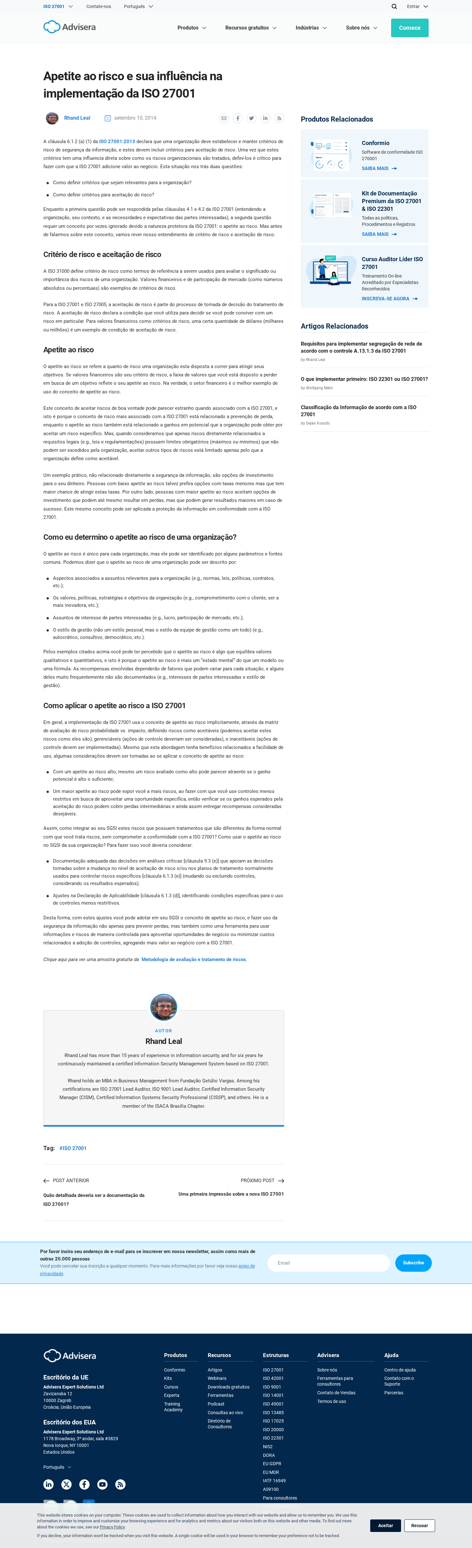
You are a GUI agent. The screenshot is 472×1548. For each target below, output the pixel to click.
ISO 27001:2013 (117, 141)
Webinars (217, 1378)
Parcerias (393, 1392)
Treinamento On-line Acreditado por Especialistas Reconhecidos (390, 282)
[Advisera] (71, 27)
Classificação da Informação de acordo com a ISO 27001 (358, 410)
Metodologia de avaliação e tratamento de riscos (194, 959)
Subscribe (413, 1263)
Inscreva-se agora (385, 299)
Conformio (174, 1369)
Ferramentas (220, 1395)
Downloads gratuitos (228, 1386)
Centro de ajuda (400, 1369)
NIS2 (268, 1446)
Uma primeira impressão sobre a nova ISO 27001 (231, 1194)
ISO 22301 (273, 1437)
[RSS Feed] (120, 1485)
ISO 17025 (273, 1420)
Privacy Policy (112, 1527)
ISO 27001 (273, 1369)
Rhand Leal (77, 118)
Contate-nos (98, 6)
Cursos (171, 1386)
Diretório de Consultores (220, 1423)
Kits (168, 1378)
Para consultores (280, 1498)
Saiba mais (375, 168)
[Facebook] (84, 1485)
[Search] (394, 6)
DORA (269, 1455)
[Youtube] (102, 1485)
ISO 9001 (272, 1386)
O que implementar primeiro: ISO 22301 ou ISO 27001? (364, 379)
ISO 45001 (273, 1403)
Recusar (419, 1525)
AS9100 (271, 1489)
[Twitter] (66, 1485)
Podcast (216, 1403)
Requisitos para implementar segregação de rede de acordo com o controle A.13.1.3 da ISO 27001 (361, 347)
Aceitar (385, 1525)
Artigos (215, 1369)
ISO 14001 (273, 1395)
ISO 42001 (273, 1378)
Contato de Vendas (336, 1392)
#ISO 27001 (73, 1148)
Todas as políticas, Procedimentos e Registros (388, 221)
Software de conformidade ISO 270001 (392, 155)
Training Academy (173, 1406)
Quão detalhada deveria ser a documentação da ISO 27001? (93, 1199)
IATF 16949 (274, 1480)
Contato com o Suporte (399, 1381)
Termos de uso (331, 1401)
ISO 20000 (273, 1429)
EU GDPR (272, 1463)
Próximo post (258, 1180)
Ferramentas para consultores (335, 1381)
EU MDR (271, 1472)
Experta (171, 1395)
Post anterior (71, 1180)
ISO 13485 (273, 1412)
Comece (410, 27)
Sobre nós (327, 1369)
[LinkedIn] (48, 1485)
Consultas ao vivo (225, 1412)
